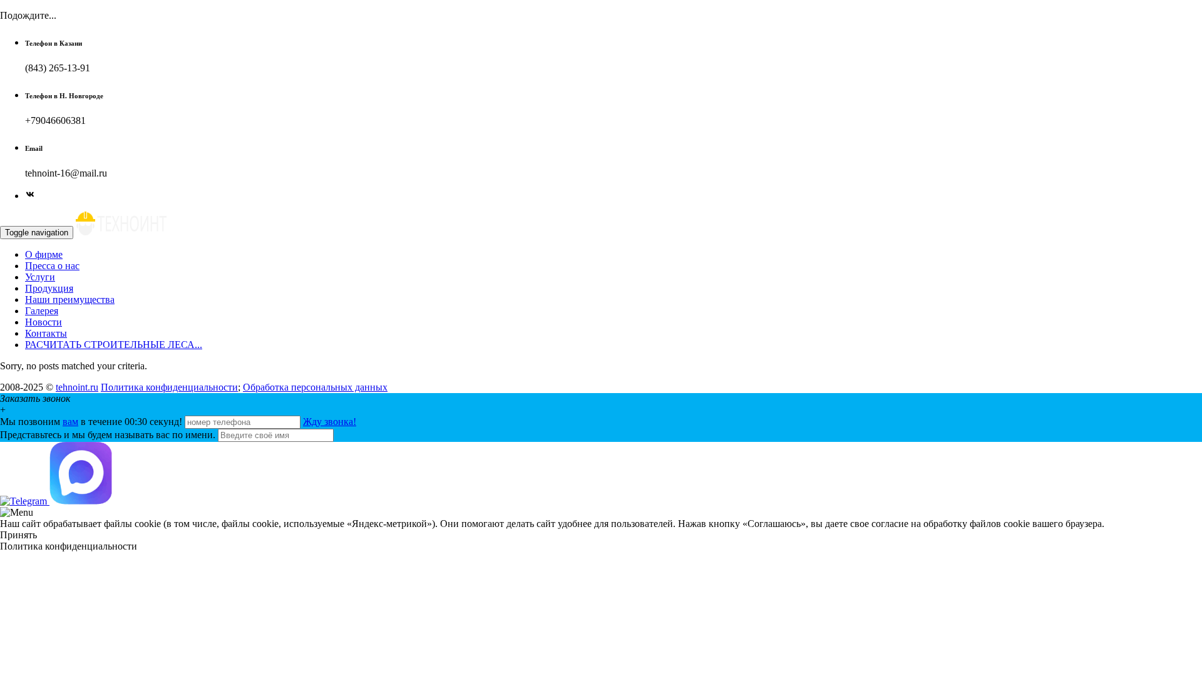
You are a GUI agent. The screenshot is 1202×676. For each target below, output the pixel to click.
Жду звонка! (329, 421)
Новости (43, 322)
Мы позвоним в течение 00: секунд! (92, 421)
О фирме (44, 254)
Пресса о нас (52, 265)
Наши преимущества (70, 299)
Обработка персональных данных (315, 387)
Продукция (49, 288)
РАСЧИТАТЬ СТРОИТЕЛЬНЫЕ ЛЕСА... (113, 344)
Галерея (41, 310)
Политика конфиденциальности (169, 387)
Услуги (40, 277)
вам (70, 421)
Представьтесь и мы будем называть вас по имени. (107, 434)
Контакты (46, 333)
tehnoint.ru (77, 387)
